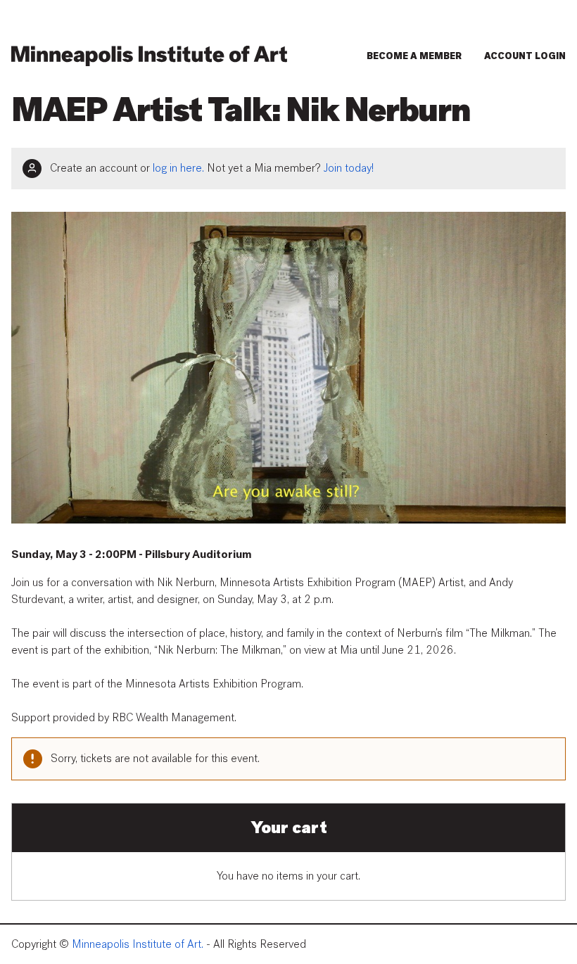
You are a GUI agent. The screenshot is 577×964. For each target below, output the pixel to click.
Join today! (349, 168)
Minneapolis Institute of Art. (137, 944)
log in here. (178, 168)
